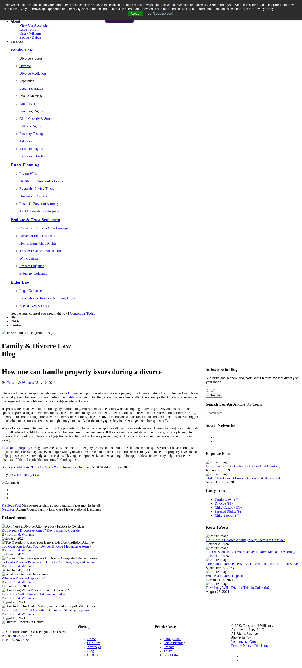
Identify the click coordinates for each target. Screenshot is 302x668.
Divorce (15, 475)
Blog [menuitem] (90, 651)
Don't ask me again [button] (160, 13)
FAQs (15, 321)
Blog (14, 317)
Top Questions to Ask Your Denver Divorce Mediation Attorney (46, 546)
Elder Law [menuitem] (171, 655)
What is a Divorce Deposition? (23, 578)
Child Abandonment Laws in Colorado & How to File (243, 478)
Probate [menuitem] (169, 647)
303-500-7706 (22, 636)
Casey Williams (30, 33)
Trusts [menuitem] (168, 651)
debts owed (75, 397)
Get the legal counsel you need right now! (40, 313)
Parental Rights (228, 511)
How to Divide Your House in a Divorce (60, 467)
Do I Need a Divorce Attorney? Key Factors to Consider (41, 530)
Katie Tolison (28, 29)
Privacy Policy (241, 645)
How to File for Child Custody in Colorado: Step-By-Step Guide (47, 610)
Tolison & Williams (20, 382)
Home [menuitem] (91, 639)
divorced (63, 393)
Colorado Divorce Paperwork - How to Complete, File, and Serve (48, 562)
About (15, 21)
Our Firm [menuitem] (93, 643)
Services (17, 41)
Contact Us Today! (83, 313)
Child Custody (228, 507)
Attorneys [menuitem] (94, 647)
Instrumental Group (245, 641)
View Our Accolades (34, 25)
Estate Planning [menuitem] (174, 643)
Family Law (30, 475)
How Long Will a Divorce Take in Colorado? (33, 594)
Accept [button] (135, 13)
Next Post (8, 509)
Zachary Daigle (30, 37)
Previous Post (11, 505)
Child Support (227, 515)
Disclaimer (262, 645)
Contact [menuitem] (92, 655)
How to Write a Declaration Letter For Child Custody (243, 466)
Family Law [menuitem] (172, 639)
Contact (17, 325)
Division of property (16, 448)
